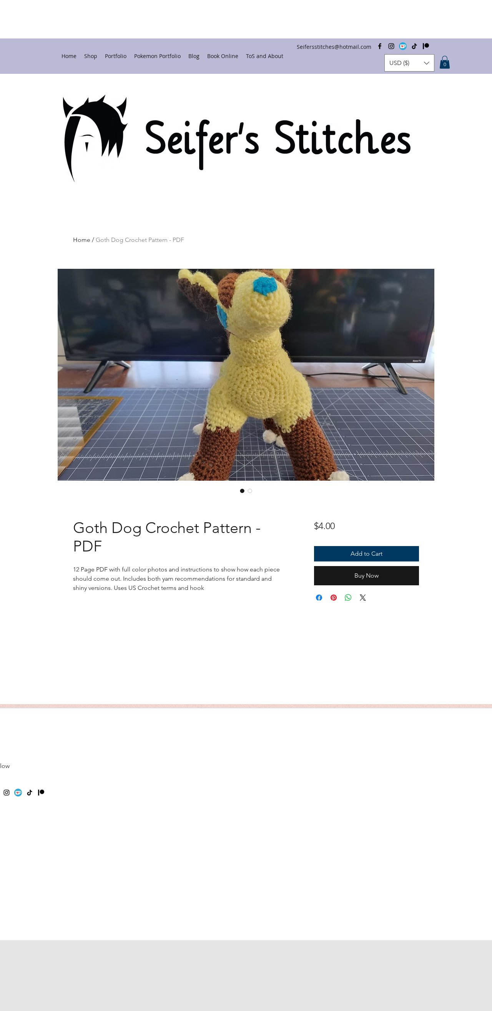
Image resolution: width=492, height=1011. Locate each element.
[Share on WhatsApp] (348, 597)
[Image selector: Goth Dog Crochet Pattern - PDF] (242, 491)
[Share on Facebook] (319, 597)
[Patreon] (41, 792)
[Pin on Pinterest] (333, 597)
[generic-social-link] (18, 792)
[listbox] (409, 63)
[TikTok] (29, 792)
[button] (409, 63)
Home (81, 239)
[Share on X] (362, 597)
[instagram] (6, 792)
